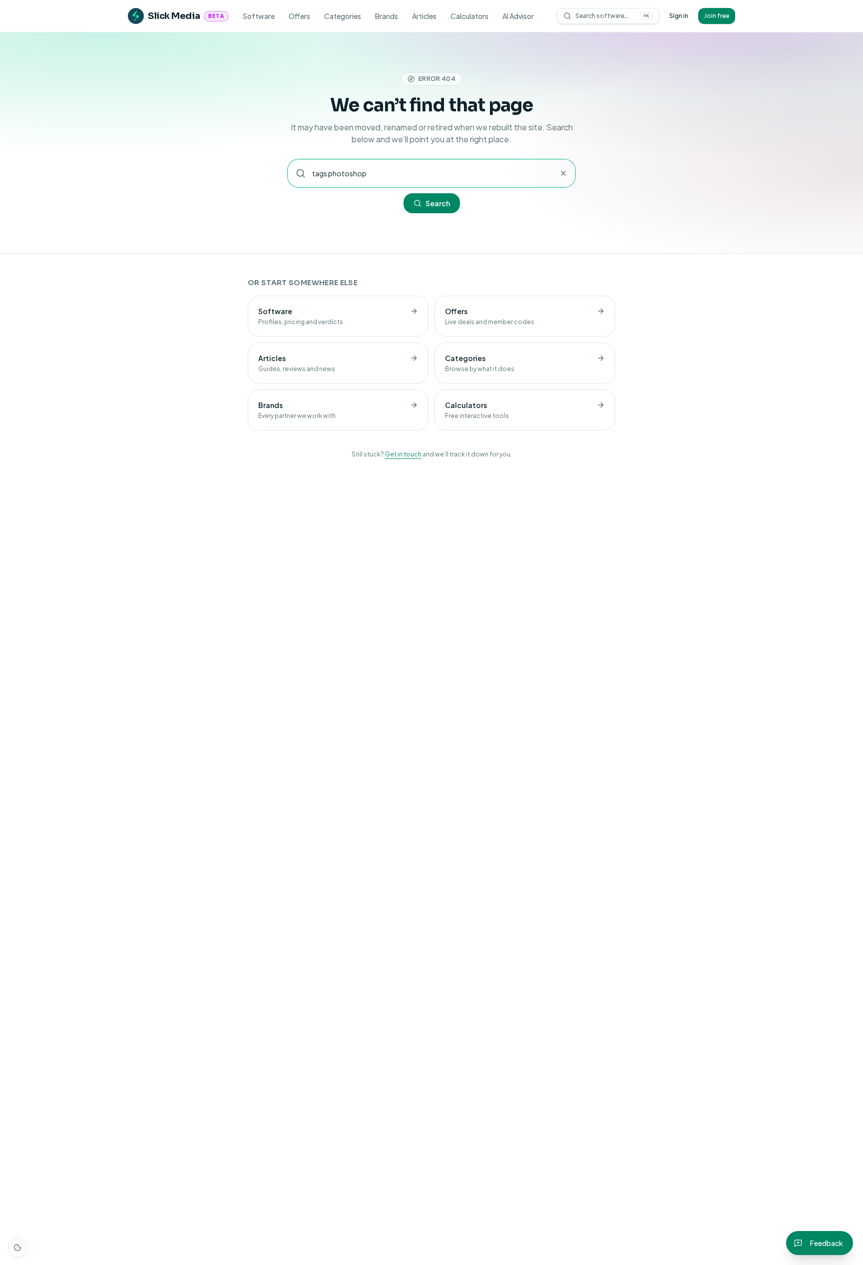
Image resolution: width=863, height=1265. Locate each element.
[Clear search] (563, 173)
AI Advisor (518, 15)
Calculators (469, 15)
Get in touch (403, 454)
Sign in (678, 15)
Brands (386, 15)
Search (438, 203)
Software (259, 15)
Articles (424, 15)
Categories (342, 15)
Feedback (826, 1243)
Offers (299, 15)
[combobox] (431, 173)
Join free (716, 15)
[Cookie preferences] (17, 1247)
